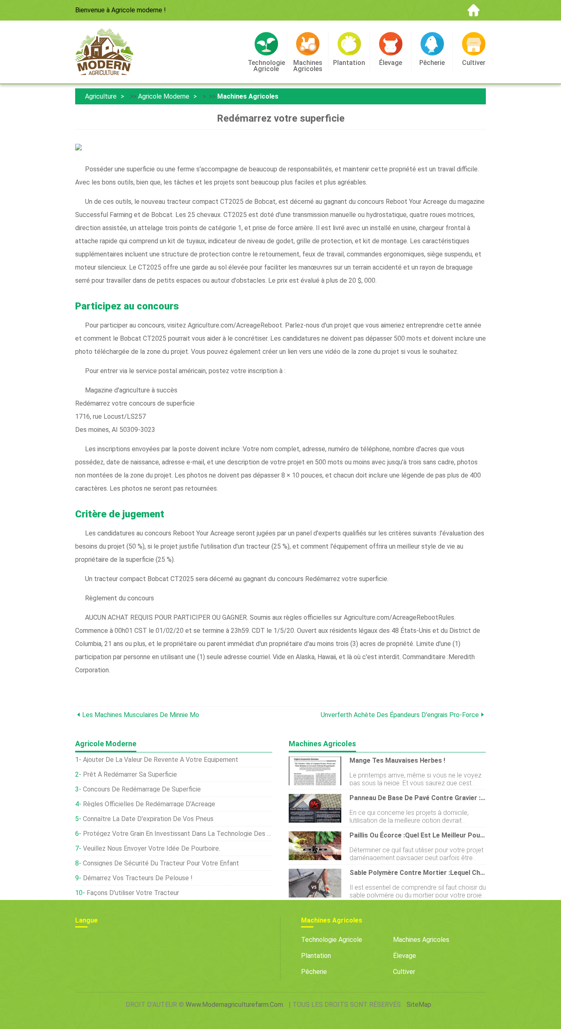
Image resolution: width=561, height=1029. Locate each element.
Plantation (316, 956)
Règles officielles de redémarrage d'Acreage (149, 804)
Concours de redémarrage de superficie (142, 789)
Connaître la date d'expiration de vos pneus (148, 819)
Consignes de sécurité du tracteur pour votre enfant (161, 863)
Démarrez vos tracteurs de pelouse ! (138, 878)
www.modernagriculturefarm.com (234, 1004)
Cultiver (404, 972)
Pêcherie (314, 972)
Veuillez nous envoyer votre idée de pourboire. (151, 848)
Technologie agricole (331, 940)
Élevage (404, 956)
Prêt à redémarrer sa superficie (130, 774)
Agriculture (101, 96)
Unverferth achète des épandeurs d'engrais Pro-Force (400, 715)
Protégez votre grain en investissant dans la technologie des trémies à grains (177, 834)
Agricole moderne (163, 96)
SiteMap (419, 1004)
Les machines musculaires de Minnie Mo (140, 715)
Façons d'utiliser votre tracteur (133, 893)
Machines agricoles (247, 96)
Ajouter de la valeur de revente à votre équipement (160, 760)
